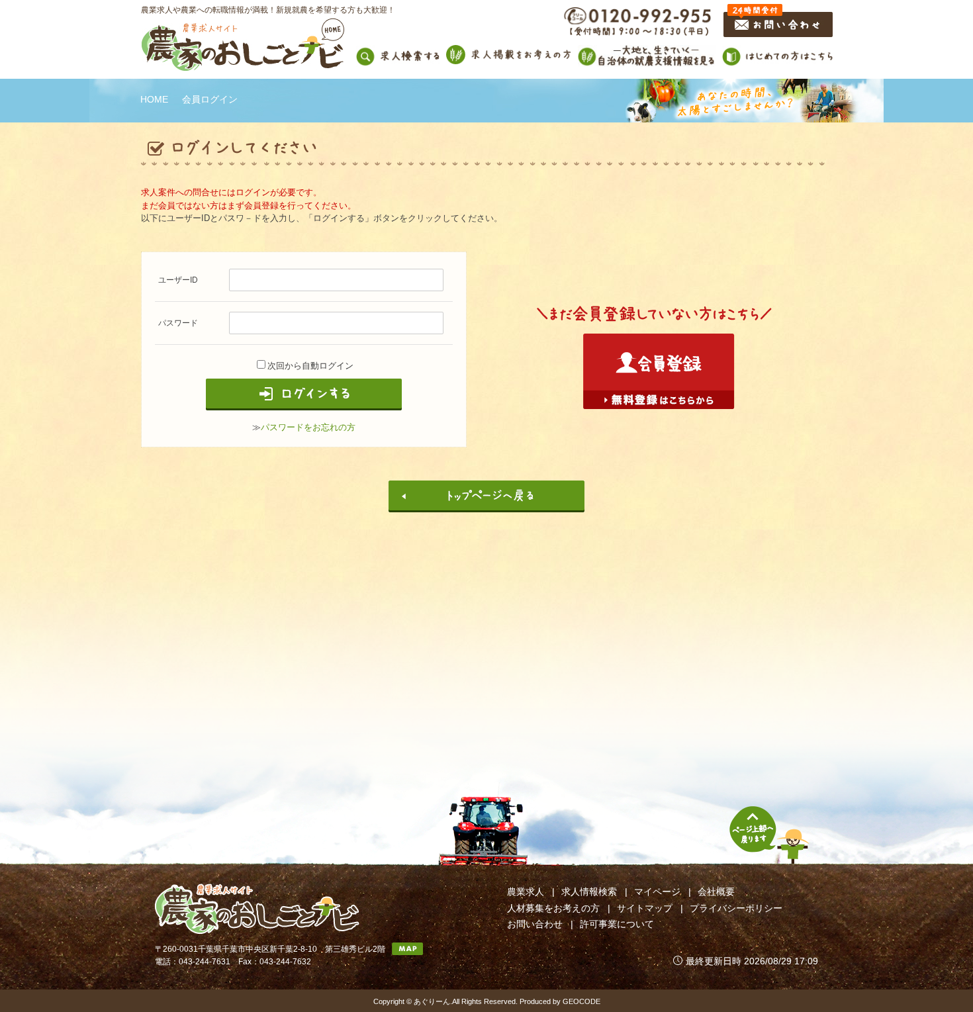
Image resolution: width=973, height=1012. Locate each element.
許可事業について (617, 924)
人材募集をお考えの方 (553, 908)
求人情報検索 (589, 891)
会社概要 (716, 891)
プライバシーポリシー (736, 908)
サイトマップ (644, 908)
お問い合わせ (535, 924)
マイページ (657, 891)
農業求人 (525, 891)
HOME (154, 99)
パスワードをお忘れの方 (308, 427)
